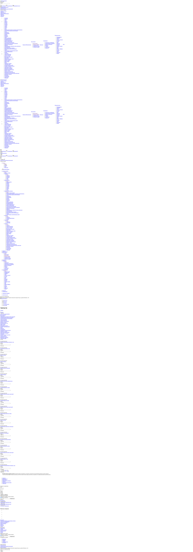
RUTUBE (5, 305)
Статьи (1, 526)
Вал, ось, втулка (3, 314)
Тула (5, 166)
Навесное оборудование (10, 192)
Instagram (5, 301)
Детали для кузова (3, 319)
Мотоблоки (4, 479)
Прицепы (8, 217)
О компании (6, 262)
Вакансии (2, 525)
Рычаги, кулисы (3, 335)
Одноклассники (6, 304)
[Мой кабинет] (0, 157)
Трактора (8, 175)
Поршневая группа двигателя (5, 330)
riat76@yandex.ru (4, 298)
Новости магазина (4, 497)
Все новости (2, 500)
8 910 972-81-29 (3, 545)
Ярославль (6, 167)
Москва (5, 165)
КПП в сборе (2, 324)
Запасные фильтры (3, 320)
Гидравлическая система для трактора (6, 317)
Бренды (1, 531)
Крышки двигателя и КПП (5, 326)
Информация (2, 528)
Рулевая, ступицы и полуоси (5, 334)
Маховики (2, 328)
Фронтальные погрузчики (6, 482)
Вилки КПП (2, 315)
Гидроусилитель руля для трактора (6, 318)
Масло (1, 327)
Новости (1, 524)
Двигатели (8, 221)
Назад (5, 163)
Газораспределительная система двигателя (7, 316)
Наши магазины (3, 523)
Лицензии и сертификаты (4, 521)
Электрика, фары (3, 338)
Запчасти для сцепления (4, 321)
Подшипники (2, 329)
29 (7, 471)
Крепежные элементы (4, 325)
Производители (7, 271)
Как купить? (6, 254)
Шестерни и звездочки (4, 337)
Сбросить (6, 494)
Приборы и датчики (3, 331)
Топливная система (3, 336)
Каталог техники (7, 172)
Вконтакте (5, 300)
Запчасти (8, 225)
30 (8, 471)
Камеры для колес (3, 322)
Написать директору (3, 522)
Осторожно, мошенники (4, 505)
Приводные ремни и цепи (4, 332)
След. (6, 470)
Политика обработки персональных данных (8, 520)
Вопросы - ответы (3, 529)
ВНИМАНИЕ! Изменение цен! (5, 502)
